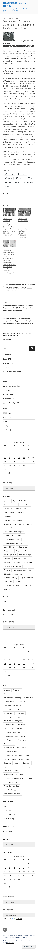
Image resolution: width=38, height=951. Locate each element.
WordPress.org (8, 614)
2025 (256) (7, 417)
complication (28, 698)
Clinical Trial (8, 509)
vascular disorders (10, 790)
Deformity (8, 516)
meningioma (8, 740)
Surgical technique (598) (12, 372)
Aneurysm (17, 690)
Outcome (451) (8, 376)
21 (24, 461)
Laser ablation (9, 547)
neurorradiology (25, 555)
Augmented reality (20, 501)
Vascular (31, 284)
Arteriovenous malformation (14, 694)
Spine (31, 570)
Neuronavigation (22, 551)
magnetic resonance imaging (14, 736)
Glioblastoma (21, 725)
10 (5, 458)
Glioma (6, 728)
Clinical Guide (25, 505)
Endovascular (19, 524)
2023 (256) (7, 426)
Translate (19, 919)
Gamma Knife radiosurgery (14, 532)
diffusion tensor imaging (13, 709)
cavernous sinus (13, 289)
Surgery (29, 778)
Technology (8, 582)
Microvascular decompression (15, 748)
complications (21, 509)
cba (16, 18)
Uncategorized (26, 585)
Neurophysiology (10, 555)
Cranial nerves (9, 512)
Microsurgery (9, 744)
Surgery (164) (8, 394)
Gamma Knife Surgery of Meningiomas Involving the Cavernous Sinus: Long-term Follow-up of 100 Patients (9, 225)
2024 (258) (7, 421)
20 (19, 461)
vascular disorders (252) (11, 386)
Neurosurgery (24, 759)
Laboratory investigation (13, 543)
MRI (12, 551)
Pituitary (17, 562)
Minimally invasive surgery (13, 755)
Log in (5, 602)
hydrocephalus (9, 536)
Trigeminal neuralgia (11, 585)
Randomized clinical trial (12, 566)
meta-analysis (22, 547)
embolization (8, 713)
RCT (25, 566)
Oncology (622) (8, 367)
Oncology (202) (8, 390)
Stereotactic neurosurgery (13, 574)
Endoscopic (20, 713)
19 (14, 461)
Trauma (18, 582)
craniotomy (21, 701)
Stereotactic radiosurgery (18, 291)
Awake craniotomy (10, 505)
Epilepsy (30, 524)
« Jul (9, 473)
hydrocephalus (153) (10, 399)
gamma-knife (26, 289)
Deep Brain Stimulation (12, 705)
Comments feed (9, 610)
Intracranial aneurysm (12, 732)
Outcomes (26, 763)
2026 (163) (7, 413)
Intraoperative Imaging (12, 539)
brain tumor (8, 698)
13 (19, 458)
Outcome (9, 284)
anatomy (7, 501)
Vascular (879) (8, 363)
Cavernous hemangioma (16, 287)
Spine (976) (7, 359)
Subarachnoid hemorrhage (13, 778)
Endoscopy (8, 524)
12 (14, 458)
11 (9, 458)
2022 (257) (7, 430)
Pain (24, 559)
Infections (21, 536)
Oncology (7, 559)
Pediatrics (7, 562)
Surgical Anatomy (10, 578)
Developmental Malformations (15, 520)
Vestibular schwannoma (12, 794)
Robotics (7, 570)
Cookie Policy (10, 943)
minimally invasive (10, 751)
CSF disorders (22, 512)
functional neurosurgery (13, 721)
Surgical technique (26, 578)
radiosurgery (20, 284)
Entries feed (7, 606)
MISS (6, 551)
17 (5, 461)
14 (24, 458)
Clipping (18, 698)
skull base (7, 771)
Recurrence (26, 767)
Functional (8, 528)
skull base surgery (19, 570)
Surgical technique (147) (11, 403)
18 (10, 461)
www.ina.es (7, 339)
